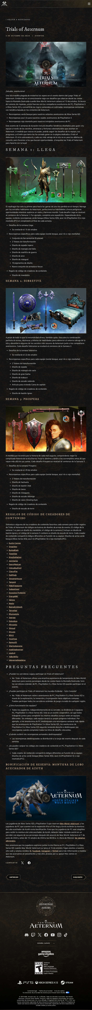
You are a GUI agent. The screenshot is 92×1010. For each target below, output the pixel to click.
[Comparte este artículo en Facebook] (29, 862)
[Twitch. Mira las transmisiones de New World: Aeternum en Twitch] (33, 935)
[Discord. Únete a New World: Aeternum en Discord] (27, 934)
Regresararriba (46, 906)
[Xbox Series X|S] (46, 983)
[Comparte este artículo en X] (22, 862)
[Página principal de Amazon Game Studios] (46, 954)
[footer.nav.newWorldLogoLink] (46, 927)
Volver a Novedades (18, 19)
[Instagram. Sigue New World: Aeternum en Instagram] (59, 935)
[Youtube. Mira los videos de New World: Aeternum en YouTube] (53, 935)
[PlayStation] (25, 983)
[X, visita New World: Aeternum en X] (39, 935)
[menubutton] (89, 4)
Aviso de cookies (59, 991)
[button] (46, 64)
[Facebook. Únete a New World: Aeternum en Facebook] (46, 935)
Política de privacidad (45, 991)
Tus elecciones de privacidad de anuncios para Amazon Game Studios (44, 992)
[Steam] (67, 983)
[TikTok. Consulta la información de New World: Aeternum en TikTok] (65, 935)
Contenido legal (32, 991)
